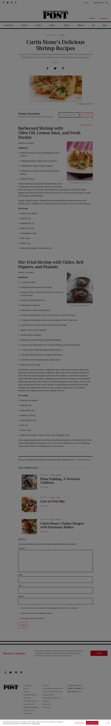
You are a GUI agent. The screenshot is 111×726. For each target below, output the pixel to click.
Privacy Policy (36, 723)
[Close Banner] (108, 723)
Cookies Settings (79, 722)
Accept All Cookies (92, 722)
